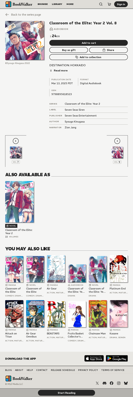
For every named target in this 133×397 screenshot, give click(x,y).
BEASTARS (53, 333)
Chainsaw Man (97, 333)
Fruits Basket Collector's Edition (76, 335)
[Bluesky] (126, 383)
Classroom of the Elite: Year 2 (82, 103)
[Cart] (109, 4)
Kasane (114, 333)
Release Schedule (63, 370)
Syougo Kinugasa (75, 121)
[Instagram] (119, 383)
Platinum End (118, 288)
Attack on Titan (11, 335)
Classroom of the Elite (13, 290)
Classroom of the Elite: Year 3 (76, 290)
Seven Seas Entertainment (81, 115)
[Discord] (104, 383)
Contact (42, 370)
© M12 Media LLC (14, 384)
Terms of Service (112, 370)
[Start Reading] (24, 40)
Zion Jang (70, 127)
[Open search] (100, 4)
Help (30, 370)
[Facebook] (112, 383)
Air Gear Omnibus (31, 335)
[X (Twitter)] (97, 383)
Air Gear (52, 288)
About (19, 370)
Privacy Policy (88, 370)
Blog (8, 370)
